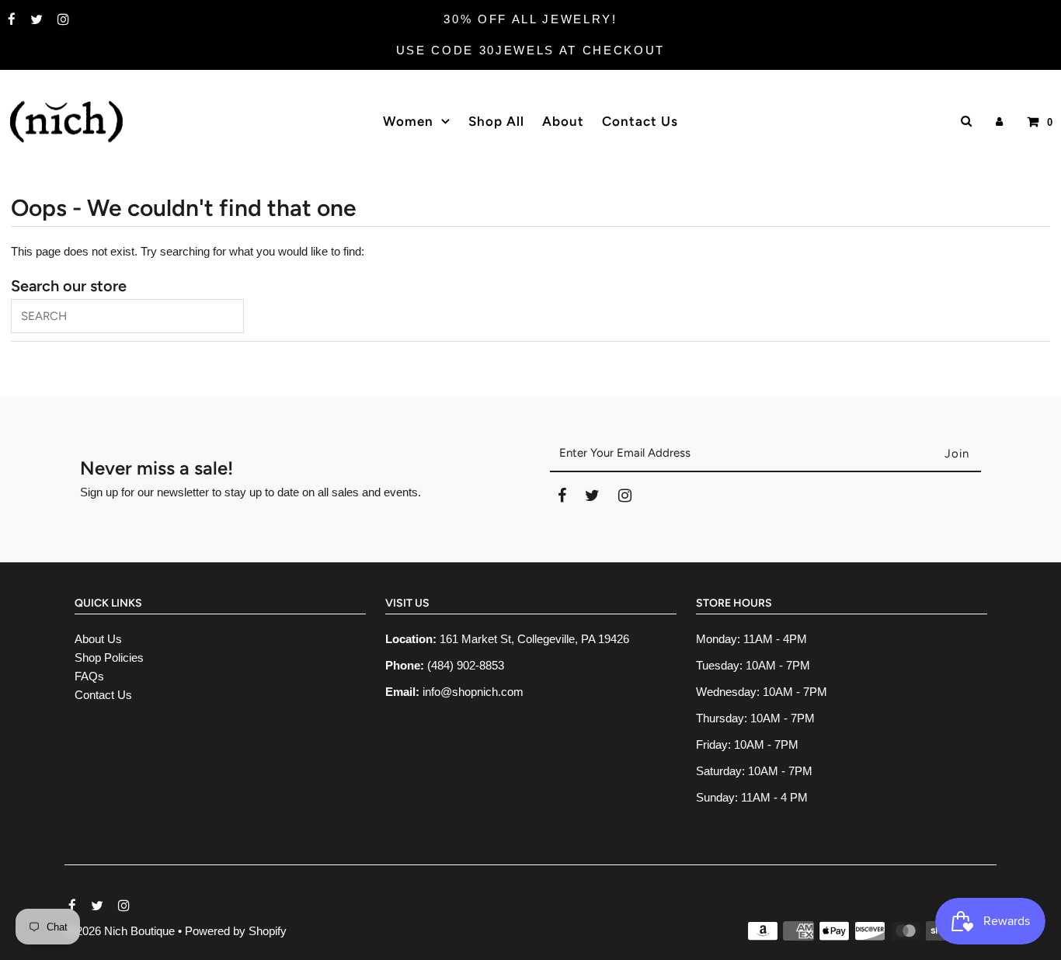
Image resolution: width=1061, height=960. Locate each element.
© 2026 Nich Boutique (121, 930)
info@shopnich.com (473, 691)
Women (408, 121)
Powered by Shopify (236, 930)
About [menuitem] (563, 121)
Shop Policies (109, 657)
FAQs (89, 676)
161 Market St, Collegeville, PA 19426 (534, 638)
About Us (98, 638)
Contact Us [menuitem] (640, 121)
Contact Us (103, 694)
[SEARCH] (963, 121)
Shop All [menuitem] (496, 121)
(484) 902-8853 (465, 665)
